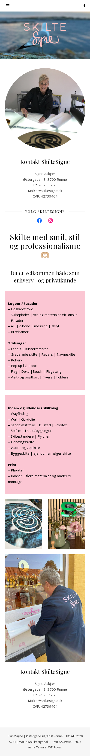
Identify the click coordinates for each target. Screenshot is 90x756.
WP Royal (54, 747)
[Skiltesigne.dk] (45, 35)
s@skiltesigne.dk (49, 190)
